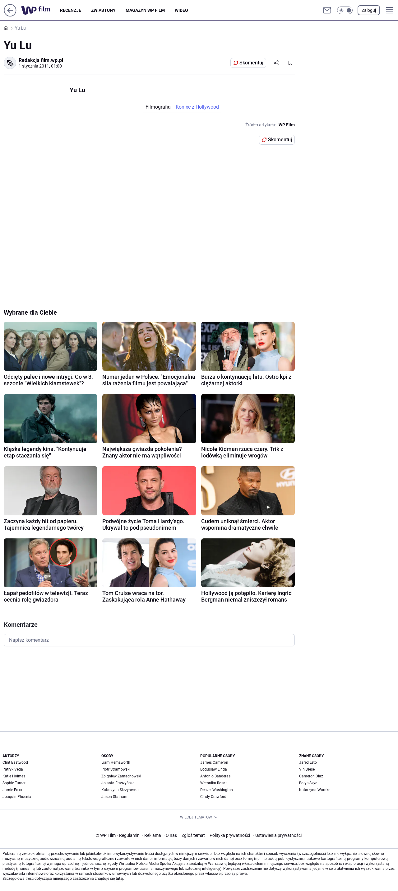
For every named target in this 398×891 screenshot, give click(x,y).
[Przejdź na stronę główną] (10, 15)
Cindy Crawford (213, 797)
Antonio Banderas (215, 776)
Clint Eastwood (15, 762)
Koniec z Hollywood (197, 107)
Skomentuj (251, 63)
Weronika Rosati (214, 783)
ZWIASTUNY (103, 10)
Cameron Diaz (311, 776)
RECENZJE (70, 10)
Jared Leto (308, 762)
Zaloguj (369, 10)
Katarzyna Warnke (314, 790)
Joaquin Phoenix (16, 797)
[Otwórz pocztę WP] (327, 10)
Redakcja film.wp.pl (41, 60)
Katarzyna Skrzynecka (120, 790)
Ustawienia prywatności (277, 835)
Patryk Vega (12, 769)
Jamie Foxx (12, 790)
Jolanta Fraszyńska (118, 783)
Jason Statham (114, 797)
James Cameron (214, 762)
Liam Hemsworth (115, 762)
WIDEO (181, 10)
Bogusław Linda (213, 769)
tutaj (119, 878)
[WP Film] (40, 10)
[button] (345, 10)
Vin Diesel (307, 769)
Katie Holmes (13, 776)
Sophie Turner (13, 783)
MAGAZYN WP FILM (145, 10)
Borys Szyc (308, 783)
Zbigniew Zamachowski (121, 776)
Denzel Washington (216, 790)
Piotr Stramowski (115, 769)
